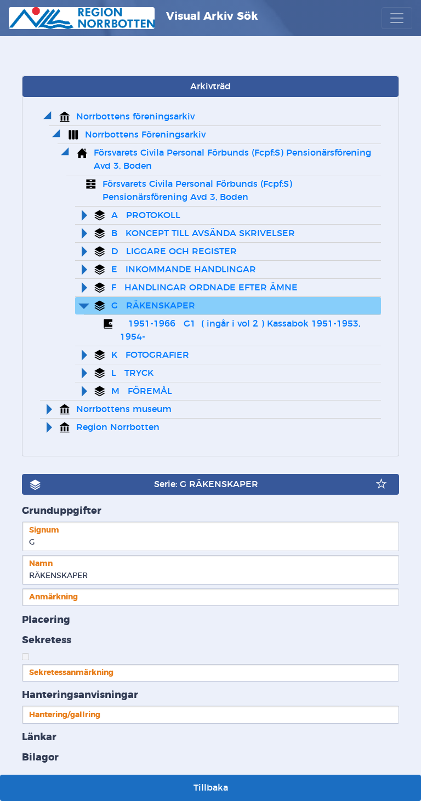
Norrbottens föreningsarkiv (135, 116)
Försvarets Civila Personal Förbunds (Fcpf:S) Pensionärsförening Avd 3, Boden (234, 159)
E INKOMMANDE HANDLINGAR (183, 269)
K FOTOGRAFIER (150, 355)
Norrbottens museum (124, 409)
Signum (44, 530)
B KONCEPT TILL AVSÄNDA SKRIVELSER (203, 233)
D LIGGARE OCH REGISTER (174, 251)
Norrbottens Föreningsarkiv (145, 134)
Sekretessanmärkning (71, 672)
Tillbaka (211, 787)
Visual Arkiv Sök (210, 16)
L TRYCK (132, 373)
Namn (41, 563)
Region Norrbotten (118, 427)
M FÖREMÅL (141, 391)
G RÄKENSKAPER (153, 305)
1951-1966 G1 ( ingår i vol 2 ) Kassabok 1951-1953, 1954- (241, 330)
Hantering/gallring (64, 715)
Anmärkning (53, 597)
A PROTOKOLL (145, 215)
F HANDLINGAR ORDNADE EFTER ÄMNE (204, 287)
